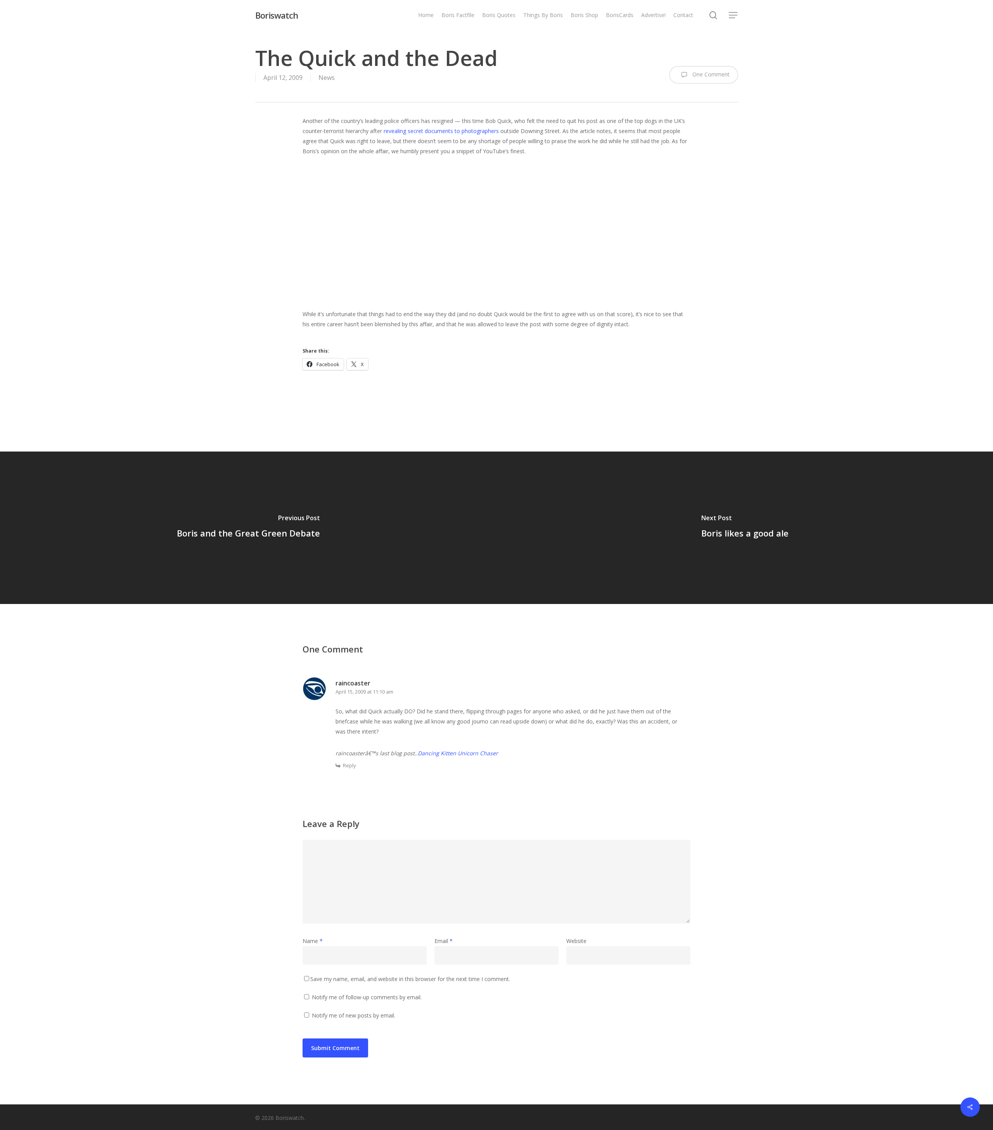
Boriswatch (276, 15)
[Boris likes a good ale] (744, 528)
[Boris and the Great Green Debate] (248, 528)
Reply (349, 765)
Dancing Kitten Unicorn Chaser (458, 753)
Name (313, 941)
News (326, 77)
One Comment (710, 74)
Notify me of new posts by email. (353, 1015)
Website (576, 941)
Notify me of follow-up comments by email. (367, 997)
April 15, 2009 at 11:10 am (364, 691)
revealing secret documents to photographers (441, 131)
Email (443, 941)
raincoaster (353, 683)
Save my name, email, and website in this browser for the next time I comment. (410, 979)
